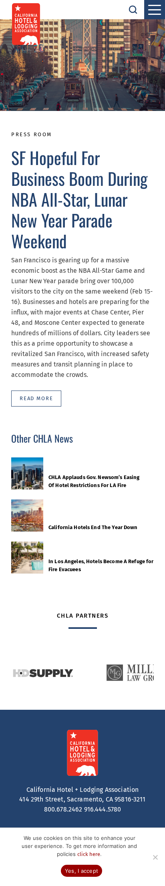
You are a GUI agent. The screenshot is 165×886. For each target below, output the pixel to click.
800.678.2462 (63, 809)
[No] (155, 857)
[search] (133, 10)
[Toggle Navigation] (154, 9)
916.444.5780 (102, 809)
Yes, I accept (81, 871)
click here (88, 854)
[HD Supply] (43, 673)
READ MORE (36, 398)
